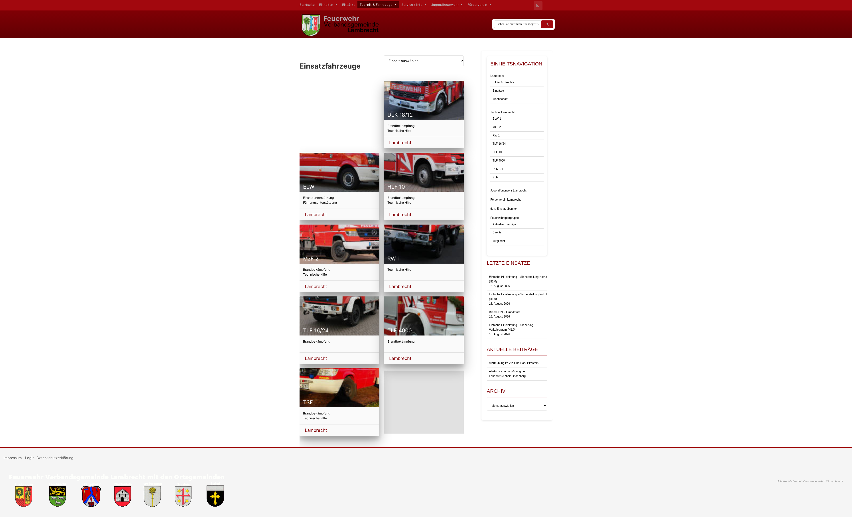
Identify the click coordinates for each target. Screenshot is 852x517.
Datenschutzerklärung (55, 458)
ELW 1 (497, 118)
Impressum (13, 458)
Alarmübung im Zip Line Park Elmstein (513, 363)
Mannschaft (500, 99)
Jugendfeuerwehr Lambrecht (508, 190)
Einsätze (348, 4)
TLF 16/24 (499, 143)
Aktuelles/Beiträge (504, 224)
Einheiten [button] (326, 4)
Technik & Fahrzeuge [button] (376, 4)
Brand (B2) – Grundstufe (504, 312)
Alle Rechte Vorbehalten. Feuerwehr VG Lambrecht (810, 481)
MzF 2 (497, 127)
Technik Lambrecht (502, 112)
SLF (495, 177)
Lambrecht (400, 142)
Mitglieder (499, 241)
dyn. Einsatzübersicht (504, 208)
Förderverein (477, 4)
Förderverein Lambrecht (505, 199)
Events (497, 232)
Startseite (307, 4)
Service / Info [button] (411, 4)
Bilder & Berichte (503, 82)
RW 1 (496, 135)
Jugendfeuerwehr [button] (445, 4)
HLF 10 (497, 152)
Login (29, 458)
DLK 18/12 (499, 169)
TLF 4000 (499, 160)
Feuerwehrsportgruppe (504, 217)
